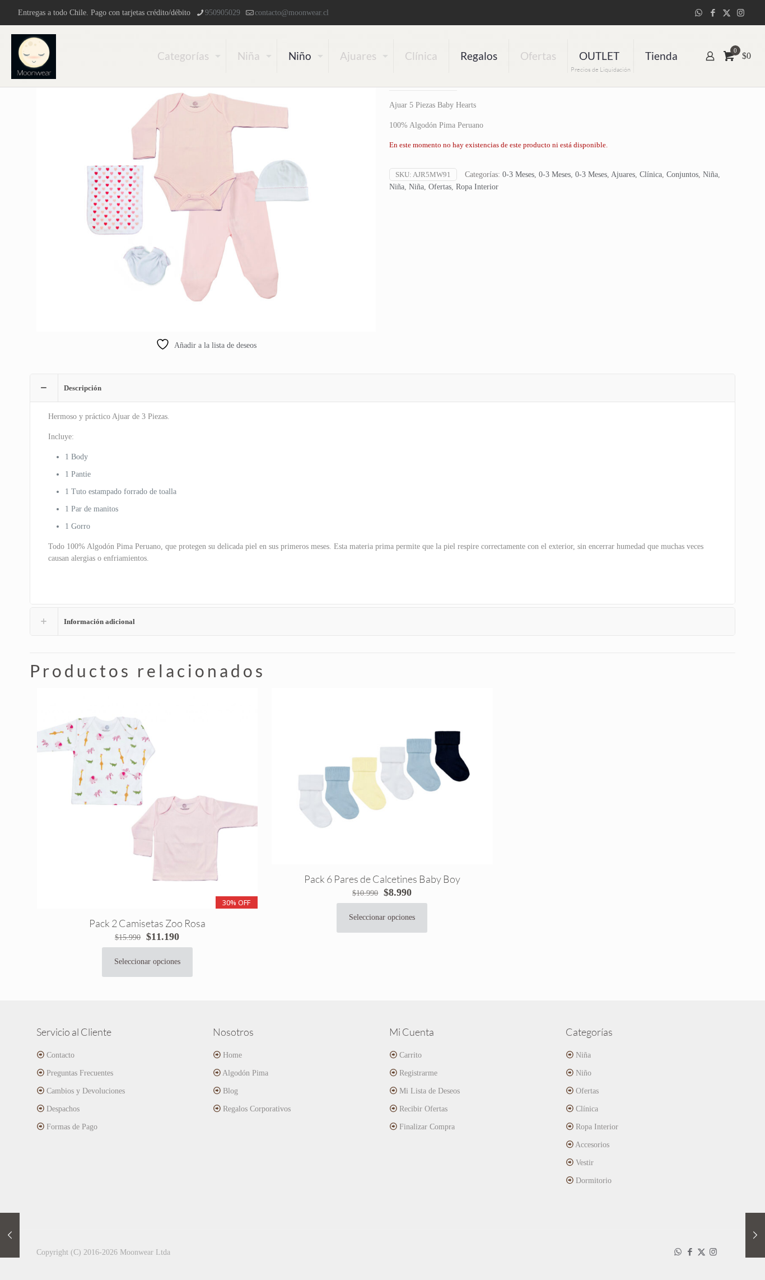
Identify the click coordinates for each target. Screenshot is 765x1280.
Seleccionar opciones (147, 961)
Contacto (60, 1055)
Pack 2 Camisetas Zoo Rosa (147, 923)
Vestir (585, 1162)
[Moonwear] (33, 56)
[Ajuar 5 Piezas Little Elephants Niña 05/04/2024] (10, 1235)
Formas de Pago (71, 1127)
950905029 (222, 12)
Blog (230, 1091)
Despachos (63, 1109)
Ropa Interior (477, 187)
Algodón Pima (245, 1073)
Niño (583, 1073)
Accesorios (592, 1145)
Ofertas (439, 187)
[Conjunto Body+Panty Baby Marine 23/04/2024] (755, 1235)
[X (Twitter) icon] (726, 12)
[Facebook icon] (712, 12)
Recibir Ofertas (423, 1109)
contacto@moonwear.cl (292, 12)
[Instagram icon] (740, 12)
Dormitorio (594, 1180)
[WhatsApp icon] (698, 12)
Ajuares (623, 174)
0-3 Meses (518, 174)
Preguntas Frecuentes (79, 1073)
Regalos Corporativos (257, 1109)
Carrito (410, 1055)
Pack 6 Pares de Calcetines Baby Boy (382, 879)
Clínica (651, 174)
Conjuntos (682, 174)
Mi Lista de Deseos (429, 1091)
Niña (710, 174)
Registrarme (418, 1073)
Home (232, 1055)
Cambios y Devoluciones (85, 1091)
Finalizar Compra (427, 1127)
